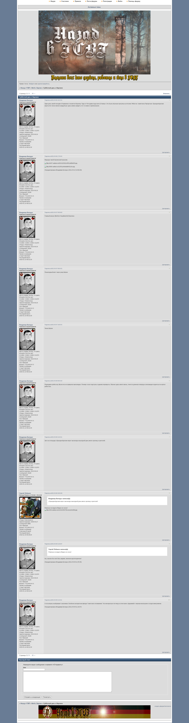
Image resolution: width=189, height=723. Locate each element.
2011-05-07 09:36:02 (56, 212)
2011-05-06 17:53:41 (56, 156)
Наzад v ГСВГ (25, 88)
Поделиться (48, 100)
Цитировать (166, 152)
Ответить (166, 93)
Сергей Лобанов (25, 493)
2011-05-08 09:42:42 (56, 380)
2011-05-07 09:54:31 (56, 268)
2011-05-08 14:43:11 (56, 437)
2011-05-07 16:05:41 (56, 324)
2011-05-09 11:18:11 (56, 600)
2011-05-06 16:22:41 (56, 100)
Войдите (32, 84)
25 (32, 93)
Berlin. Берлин (37, 88)
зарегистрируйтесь (43, 84)
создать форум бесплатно (163, 706)
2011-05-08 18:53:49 (56, 493)
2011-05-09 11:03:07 (56, 544)
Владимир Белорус (26, 100)
